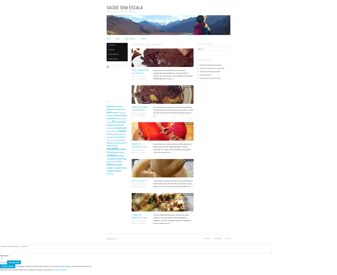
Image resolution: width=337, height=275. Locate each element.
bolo (109, 112)
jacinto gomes (112, 134)
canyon (110, 115)
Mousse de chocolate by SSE (139, 145)
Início (109, 39)
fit (113, 121)
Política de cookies (60, 270)
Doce (185, 50)
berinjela (117, 109)
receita (112, 148)
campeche (122, 113)
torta (113, 161)
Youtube (227, 238)
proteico (117, 143)
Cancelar (3, 262)
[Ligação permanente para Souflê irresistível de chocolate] (163, 58)
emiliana (109, 122)
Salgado (190, 194)
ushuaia (118, 164)
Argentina (111, 106)
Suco (109, 161)
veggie (110, 170)
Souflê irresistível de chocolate (140, 72)
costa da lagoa (121, 119)
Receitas (190, 50)
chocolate (122, 115)
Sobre (118, 39)
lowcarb (113, 137)
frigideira (110, 125)
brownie (115, 112)
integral (122, 131)
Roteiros (111, 45)
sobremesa (122, 158)
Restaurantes (113, 54)
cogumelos (112, 118)
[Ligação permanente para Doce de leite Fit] (163, 169)
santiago (120, 155)
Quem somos (130, 39)
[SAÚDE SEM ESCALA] (168, 26)
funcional (119, 124)
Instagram (217, 238)
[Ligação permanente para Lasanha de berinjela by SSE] (163, 203)
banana (110, 109)
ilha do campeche (112, 131)
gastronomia (110, 128)
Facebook (207, 238)
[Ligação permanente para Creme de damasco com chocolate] (163, 95)
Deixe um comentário (139, 79)
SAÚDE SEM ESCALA (125, 8)
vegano (110, 167)
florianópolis (120, 121)
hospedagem (121, 127)
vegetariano (121, 167)
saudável (111, 158)
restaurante (114, 152)
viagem (118, 170)
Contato (143, 39)
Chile (115, 115)
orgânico (117, 140)
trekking (118, 161)
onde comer (110, 140)
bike (123, 109)
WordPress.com (112, 239)
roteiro (112, 155)
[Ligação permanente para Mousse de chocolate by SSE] (163, 132)
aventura (119, 106)
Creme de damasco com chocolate (140, 108)
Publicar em (4, 255)
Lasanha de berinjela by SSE (139, 216)
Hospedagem (113, 59)
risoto (122, 152)
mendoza (121, 136)
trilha (110, 164)
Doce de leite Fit (139, 180)
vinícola (110, 173)
